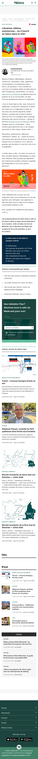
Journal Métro (18, 647)
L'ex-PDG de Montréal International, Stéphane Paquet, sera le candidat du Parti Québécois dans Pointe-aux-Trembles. (18, 437)
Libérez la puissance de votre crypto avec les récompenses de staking (17, 670)
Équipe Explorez (18, 674)
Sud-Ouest (15, 602)
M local (5, 566)
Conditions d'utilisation (18, 755)
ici (6, 212)
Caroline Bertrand (16, 68)
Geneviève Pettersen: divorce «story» (17, 294)
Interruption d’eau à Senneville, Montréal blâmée (23, 622)
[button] (2, 2)
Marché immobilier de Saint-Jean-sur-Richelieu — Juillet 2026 (19, 475)
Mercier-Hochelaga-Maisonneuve (11, 377)
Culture (10, 18)
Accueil (4, 18)
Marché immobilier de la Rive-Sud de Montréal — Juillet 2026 (18, 526)
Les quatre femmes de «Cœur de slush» (18, 283)
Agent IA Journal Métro (19, 397)
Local (13, 617)
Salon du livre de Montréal (11, 94)
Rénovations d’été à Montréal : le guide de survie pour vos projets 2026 (18, 656)
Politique (4, 425)
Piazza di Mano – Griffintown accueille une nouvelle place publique (23, 607)
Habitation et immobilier (8, 471)
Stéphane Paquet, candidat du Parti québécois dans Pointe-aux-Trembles (18, 430)
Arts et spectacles (19, 18)
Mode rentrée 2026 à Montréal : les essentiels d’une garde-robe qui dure (18, 643)
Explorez (19, 634)
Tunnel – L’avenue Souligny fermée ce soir (18, 382)
